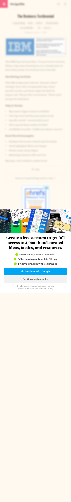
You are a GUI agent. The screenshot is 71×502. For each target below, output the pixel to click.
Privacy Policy (46, 288)
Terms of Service (26, 288)
